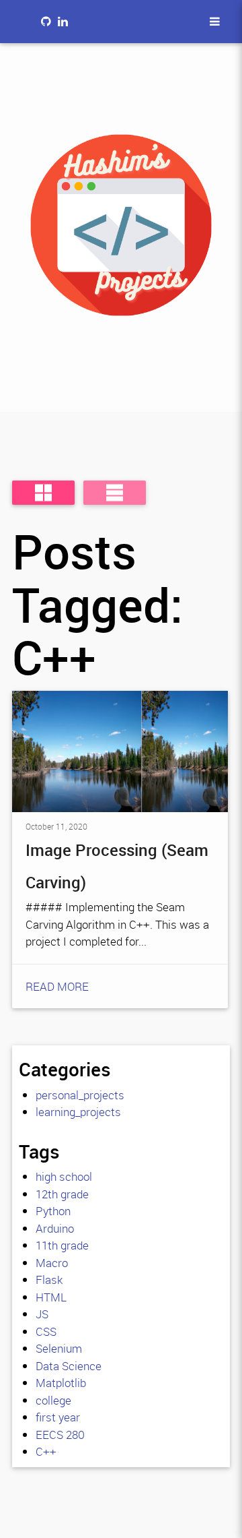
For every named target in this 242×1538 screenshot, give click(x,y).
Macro (52, 1262)
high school (64, 1176)
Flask (49, 1279)
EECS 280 (60, 1434)
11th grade (62, 1245)
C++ (46, 1451)
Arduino (55, 1228)
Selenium (59, 1348)
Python (53, 1211)
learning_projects (78, 1111)
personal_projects (80, 1095)
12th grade (62, 1194)
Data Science (69, 1366)
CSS (46, 1331)
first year (58, 1417)
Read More (57, 986)
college (53, 1400)
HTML (51, 1297)
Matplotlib (61, 1382)
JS (42, 1314)
